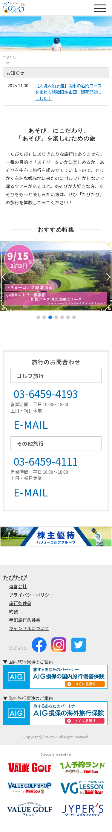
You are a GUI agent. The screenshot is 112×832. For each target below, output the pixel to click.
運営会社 (18, 586)
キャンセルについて (29, 628)
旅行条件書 (20, 603)
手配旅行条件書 (24, 620)
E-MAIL (30, 424)
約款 (13, 611)
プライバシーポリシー (31, 595)
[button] (108, 277)
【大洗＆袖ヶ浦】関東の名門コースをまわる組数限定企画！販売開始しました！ (68, 91)
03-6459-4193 (45, 393)
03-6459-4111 (45, 461)
